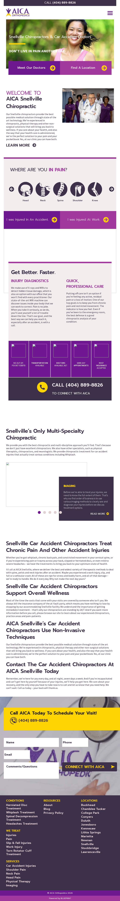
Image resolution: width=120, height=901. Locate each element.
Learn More (18, 145)
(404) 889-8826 (60, 2)
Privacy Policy (53, 813)
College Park (90, 813)
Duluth (85, 820)
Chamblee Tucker (93, 809)
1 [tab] (39, 512)
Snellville (87, 844)
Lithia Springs (91, 832)
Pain (9, 839)
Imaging (12, 885)
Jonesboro (88, 824)
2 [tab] (44, 512)
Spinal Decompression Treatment (22, 818)
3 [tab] (49, 512)
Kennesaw (88, 828)
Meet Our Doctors (31, 67)
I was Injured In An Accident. (28, 219)
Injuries (11, 835)
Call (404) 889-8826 (77, 389)
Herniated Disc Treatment (16, 806)
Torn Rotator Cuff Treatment (19, 852)
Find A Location (83, 67)
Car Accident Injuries (21, 865)
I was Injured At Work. (84, 219)
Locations (89, 800)
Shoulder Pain (16, 869)
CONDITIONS (15, 800)
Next (109, 186)
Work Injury (14, 847)
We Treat (13, 831)
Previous (8, 186)
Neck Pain (13, 873)
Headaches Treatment (22, 823)
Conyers (87, 816)
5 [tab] (60, 512)
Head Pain (13, 877)
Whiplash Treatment (20, 812)
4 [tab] (55, 512)
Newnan (86, 840)
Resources (52, 800)
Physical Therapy (18, 881)
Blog (47, 809)
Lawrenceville (90, 852)
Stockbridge (90, 848)
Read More (97, 514)
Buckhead (88, 805)
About (48, 805)
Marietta (87, 836)
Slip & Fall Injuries (18, 843)
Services (12, 861)
